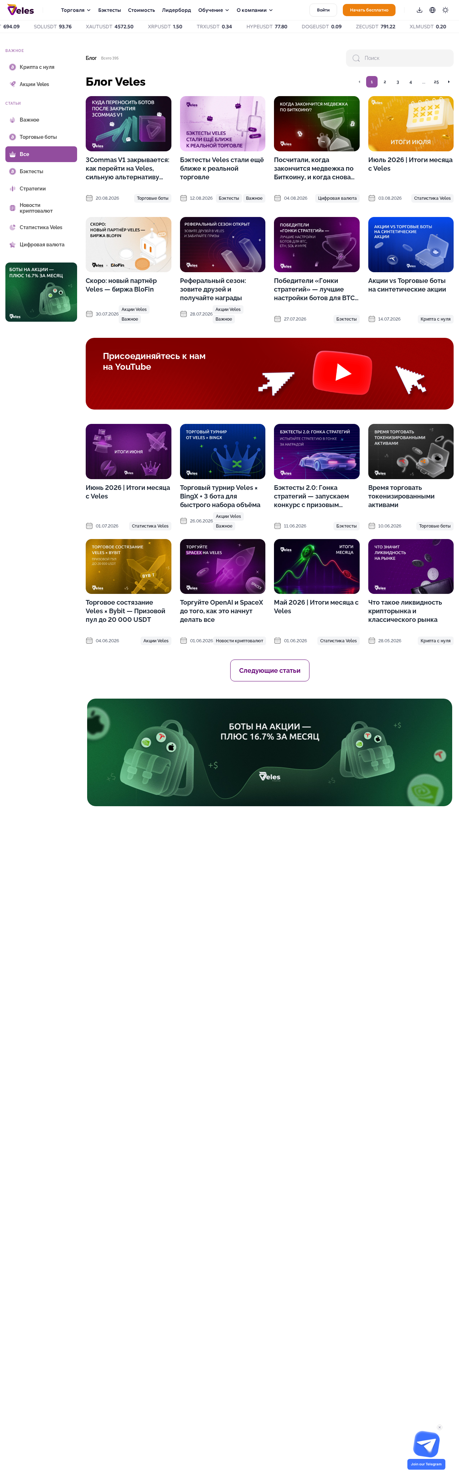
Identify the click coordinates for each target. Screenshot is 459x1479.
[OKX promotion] (269, 752)
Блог (91, 58)
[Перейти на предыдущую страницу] (360, 82)
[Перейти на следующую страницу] (449, 82)
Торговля (73, 10)
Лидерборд (176, 10)
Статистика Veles (432, 198)
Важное (254, 198)
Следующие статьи (270, 670)
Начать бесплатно (369, 10)
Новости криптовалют (239, 640)
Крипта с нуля (436, 319)
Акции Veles (134, 309)
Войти (323, 10)
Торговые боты (153, 198)
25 (436, 81)
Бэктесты (109, 10)
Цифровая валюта (337, 198)
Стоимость (141, 10)
